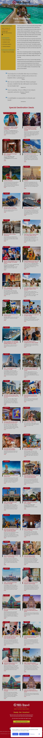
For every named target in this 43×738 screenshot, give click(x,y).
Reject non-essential (24, 734)
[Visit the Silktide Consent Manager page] (39, 734)
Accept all (15, 734)
